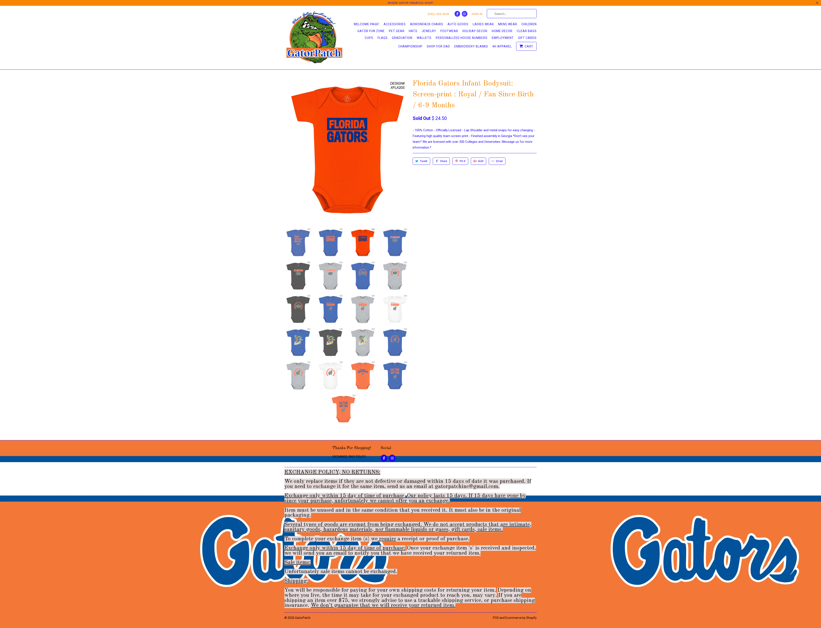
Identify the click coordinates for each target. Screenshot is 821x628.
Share (443, 161)
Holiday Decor (474, 31)
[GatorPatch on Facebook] (457, 14)
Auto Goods (457, 24)
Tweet (423, 161)
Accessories (395, 24)
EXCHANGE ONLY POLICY (349, 456)
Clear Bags (527, 31)
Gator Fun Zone (371, 31)
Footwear (449, 31)
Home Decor (502, 31)
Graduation (402, 38)
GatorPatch (302, 617)
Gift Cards (527, 38)
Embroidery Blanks (471, 46)
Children (529, 24)
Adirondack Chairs (426, 24)
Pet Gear (397, 31)
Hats (413, 31)
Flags (383, 38)
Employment (503, 38)
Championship (410, 46)
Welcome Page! (366, 24)
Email (499, 161)
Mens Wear (507, 24)
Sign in (477, 14)
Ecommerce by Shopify (521, 617)
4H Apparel (502, 46)
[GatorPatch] (314, 37)
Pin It (462, 161)
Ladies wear (483, 24)
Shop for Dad (438, 46)
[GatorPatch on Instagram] (464, 14)
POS (496, 617)
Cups (369, 38)
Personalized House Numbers (461, 38)
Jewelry (429, 31)
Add (480, 161)
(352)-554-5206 (438, 14)
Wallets (424, 38)
